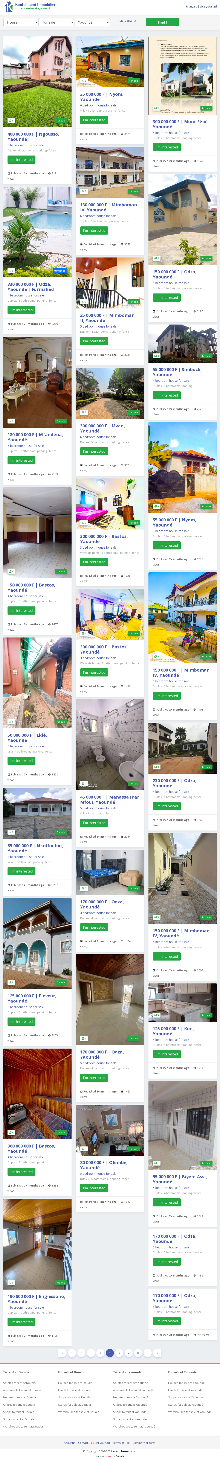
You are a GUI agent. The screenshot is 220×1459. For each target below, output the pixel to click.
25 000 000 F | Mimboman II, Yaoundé (107, 317)
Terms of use (121, 1443)
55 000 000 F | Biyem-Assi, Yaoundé (180, 1179)
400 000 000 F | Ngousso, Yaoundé (33, 136)
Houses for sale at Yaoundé (186, 1383)
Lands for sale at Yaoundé (185, 1390)
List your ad (102, 1443)
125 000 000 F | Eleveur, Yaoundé (32, 998)
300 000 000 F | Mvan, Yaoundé (102, 428)
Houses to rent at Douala (19, 1397)
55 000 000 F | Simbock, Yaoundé (177, 372)
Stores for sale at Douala (74, 1405)
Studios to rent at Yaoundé (130, 1383)
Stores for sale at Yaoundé (185, 1405)
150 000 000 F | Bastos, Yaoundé (31, 587)
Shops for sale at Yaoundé (185, 1397)
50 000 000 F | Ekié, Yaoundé (27, 737)
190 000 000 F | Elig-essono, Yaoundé (36, 1298)
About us (69, 1443)
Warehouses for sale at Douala (78, 1412)
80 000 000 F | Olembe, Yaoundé (104, 1165)
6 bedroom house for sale (26, 145)
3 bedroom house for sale (98, 547)
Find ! (162, 22)
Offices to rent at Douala (19, 1405)
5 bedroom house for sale (26, 446)
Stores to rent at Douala (18, 1419)
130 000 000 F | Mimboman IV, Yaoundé (108, 207)
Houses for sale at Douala (75, 1383)
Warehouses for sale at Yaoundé (190, 1412)
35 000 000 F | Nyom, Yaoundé (102, 96)
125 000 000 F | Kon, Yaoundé (173, 1031)
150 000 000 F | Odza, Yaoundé (175, 274)
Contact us (85, 1443)
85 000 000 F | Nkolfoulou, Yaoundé (35, 848)
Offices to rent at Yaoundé (130, 1405)
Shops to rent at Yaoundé (130, 1412)
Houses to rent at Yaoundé (130, 1397)
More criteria (127, 20)
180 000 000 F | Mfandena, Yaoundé (35, 437)
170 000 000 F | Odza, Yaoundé (102, 904)
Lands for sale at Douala (74, 1390)
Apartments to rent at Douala (22, 1390)
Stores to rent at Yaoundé (130, 1419)
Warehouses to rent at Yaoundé (134, 1426)
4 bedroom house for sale (26, 295)
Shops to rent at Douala (18, 1412)
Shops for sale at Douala (74, 1397)
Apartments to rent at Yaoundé (133, 1390)
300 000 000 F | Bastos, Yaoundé (31, 1148)
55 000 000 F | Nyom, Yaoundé (174, 522)
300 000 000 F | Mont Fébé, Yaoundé (181, 124)
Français (191, 6)
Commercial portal (144, 1443)
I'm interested (21, 159)
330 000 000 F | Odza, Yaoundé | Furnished (31, 286)
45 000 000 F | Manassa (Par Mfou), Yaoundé (109, 799)
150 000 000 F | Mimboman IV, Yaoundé (181, 672)
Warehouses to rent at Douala (23, 1426)
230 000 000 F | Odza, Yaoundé (175, 783)
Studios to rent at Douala (19, 1383)
